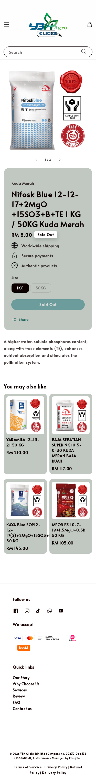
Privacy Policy (56, 767)
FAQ (16, 702)
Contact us (22, 708)
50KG (41, 288)
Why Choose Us (26, 683)
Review (19, 696)
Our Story (21, 677)
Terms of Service (28, 767)
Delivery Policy (54, 772)
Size (15, 277)
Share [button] (24, 319)
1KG (20, 288)
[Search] (84, 52)
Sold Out (48, 304)
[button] (6, 24)
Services (20, 689)
